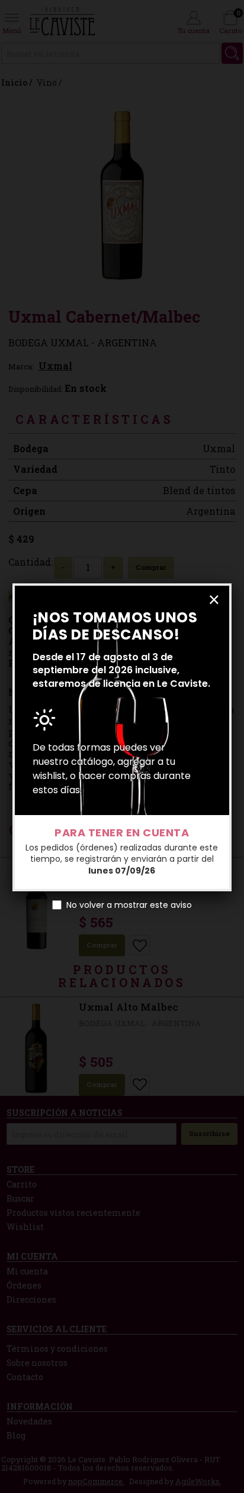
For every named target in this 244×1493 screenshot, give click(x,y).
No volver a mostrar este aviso (129, 905)
